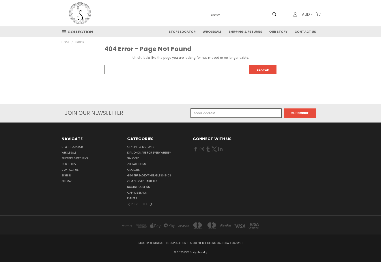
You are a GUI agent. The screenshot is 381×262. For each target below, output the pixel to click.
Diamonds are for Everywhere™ (149, 152)
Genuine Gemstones (141, 147)
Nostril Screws (138, 187)
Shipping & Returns (245, 31)
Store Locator (182, 31)
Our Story (278, 31)
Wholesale (212, 31)
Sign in (66, 175)
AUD (306, 14)
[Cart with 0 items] (318, 14)
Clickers (133, 170)
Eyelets (132, 198)
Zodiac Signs (136, 164)
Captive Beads (137, 192)
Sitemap (67, 181)
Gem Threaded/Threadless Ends (149, 175)
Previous (369, 248)
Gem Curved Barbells (142, 181)
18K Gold (133, 158)
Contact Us (305, 31)
